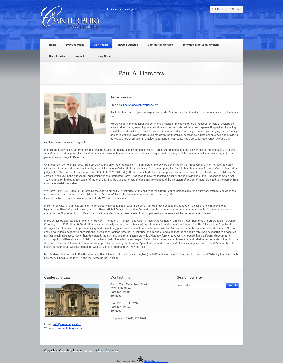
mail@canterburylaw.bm (67, 324)
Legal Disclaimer (108, 350)
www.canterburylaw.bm (69, 328)
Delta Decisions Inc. (156, 361)
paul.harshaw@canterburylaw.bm (138, 105)
